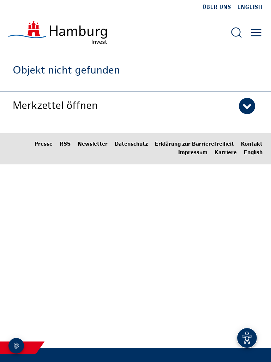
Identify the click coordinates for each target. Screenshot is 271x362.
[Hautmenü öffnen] (256, 32)
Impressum (192, 153)
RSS (65, 144)
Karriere (226, 153)
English (250, 7)
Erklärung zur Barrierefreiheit (194, 144)
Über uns (217, 7)
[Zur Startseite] (57, 32)
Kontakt (252, 144)
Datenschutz (131, 144)
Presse (44, 144)
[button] (135, 105)
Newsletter (93, 144)
